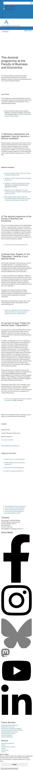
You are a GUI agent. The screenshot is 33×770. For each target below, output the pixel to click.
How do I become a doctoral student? (15, 459)
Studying (5, 13)
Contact (3, 745)
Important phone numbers (8, 747)
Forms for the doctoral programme (14, 471)
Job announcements (6, 735)
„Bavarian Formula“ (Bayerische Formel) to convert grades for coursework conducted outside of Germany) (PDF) (18, 191)
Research (6, 16)
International (6, 18)
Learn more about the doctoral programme (16, 244)
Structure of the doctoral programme (14, 467)
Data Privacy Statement (7, 743)
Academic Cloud (10, 733)
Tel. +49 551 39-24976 (7, 440)
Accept (14, 764)
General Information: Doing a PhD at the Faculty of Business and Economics (17, 174)
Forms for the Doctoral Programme (14, 511)
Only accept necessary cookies (9, 768)
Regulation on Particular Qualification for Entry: (17, 183)
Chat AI (3, 733)
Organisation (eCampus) (7, 727)
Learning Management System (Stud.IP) (12, 730)
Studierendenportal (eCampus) (9, 732)
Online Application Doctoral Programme (15, 506)
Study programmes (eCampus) (9, 725)
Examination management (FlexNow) (11, 728)
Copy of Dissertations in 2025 (12, 513)
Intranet (3, 748)
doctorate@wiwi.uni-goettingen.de (10, 446)
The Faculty (6, 14)
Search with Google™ (10, 7)
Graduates (5, 31)
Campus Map (4, 750)
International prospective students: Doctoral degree (18, 115)
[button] (3, 27)
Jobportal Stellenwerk (7, 737)
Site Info (3, 752)
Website (21, 529)
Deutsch (29, 31)
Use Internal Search (9, 9)
